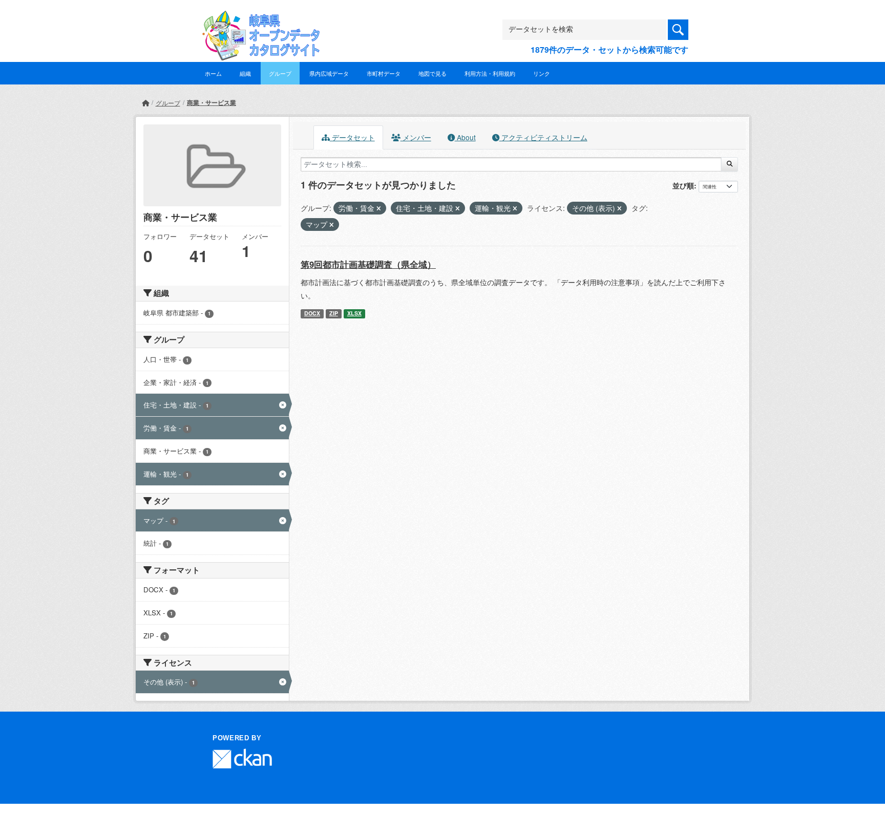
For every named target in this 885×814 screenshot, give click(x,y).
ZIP (333, 313)
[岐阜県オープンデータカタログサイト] (258, 19)
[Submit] (729, 164)
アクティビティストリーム (543, 137)
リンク (541, 73)
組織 (245, 73)
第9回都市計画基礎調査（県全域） (368, 264)
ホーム (213, 73)
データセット (352, 137)
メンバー (416, 137)
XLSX (354, 313)
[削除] (378, 208)
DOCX (312, 313)
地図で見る (432, 73)
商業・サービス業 (211, 102)
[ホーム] (145, 102)
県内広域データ (329, 73)
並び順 (683, 185)
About (465, 137)
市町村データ (384, 73)
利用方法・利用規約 (490, 73)
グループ (280, 73)
